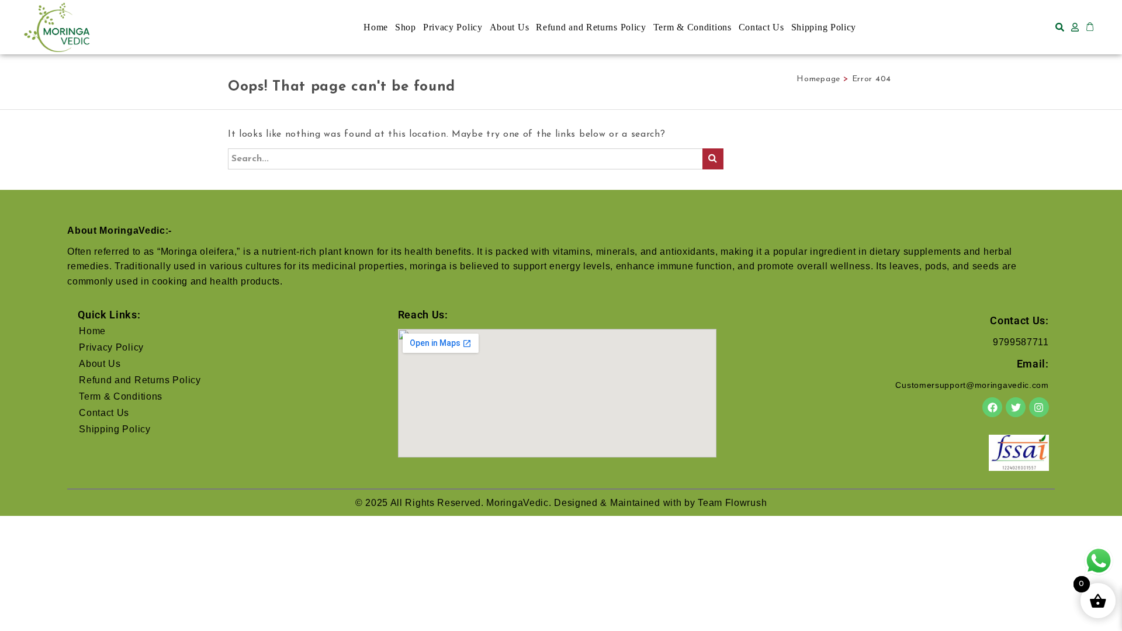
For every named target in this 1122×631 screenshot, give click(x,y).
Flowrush (746, 503)
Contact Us (761, 27)
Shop (405, 27)
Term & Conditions (692, 27)
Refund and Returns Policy (591, 27)
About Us (509, 27)
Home (375, 27)
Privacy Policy (453, 27)
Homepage (818, 79)
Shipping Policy (824, 27)
